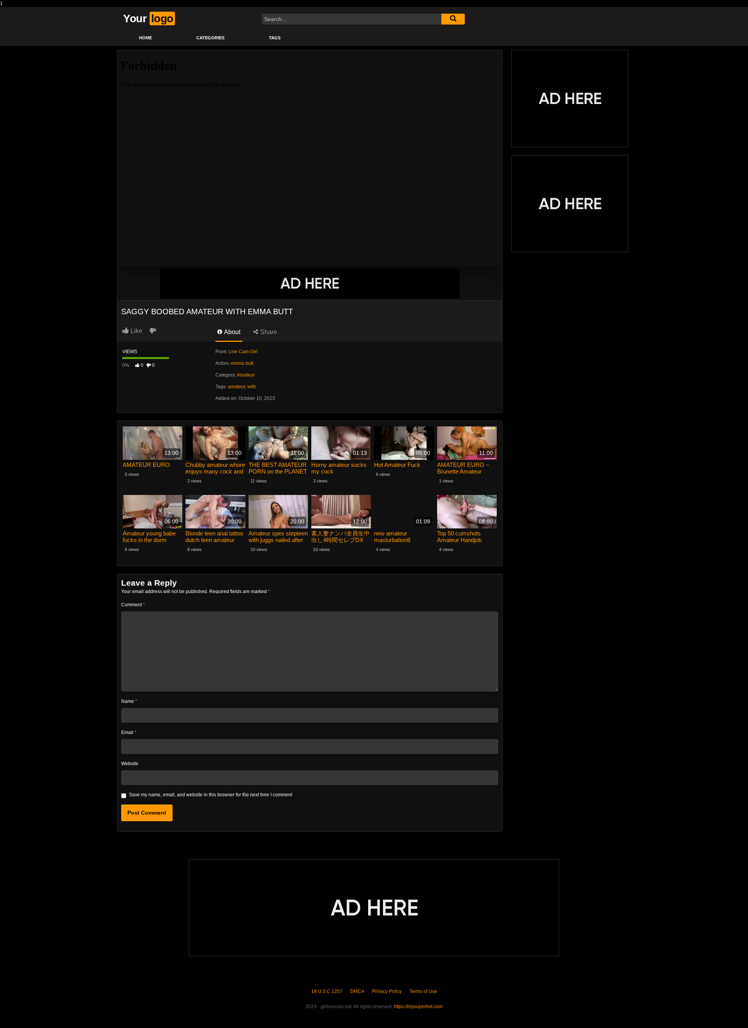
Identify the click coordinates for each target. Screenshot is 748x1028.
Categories (210, 37)
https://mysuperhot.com (418, 1006)
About (231, 332)
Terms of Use (423, 991)
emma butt (242, 363)
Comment (133, 604)
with (251, 386)
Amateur (246, 375)
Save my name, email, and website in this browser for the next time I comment (210, 794)
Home (145, 37)
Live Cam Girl (243, 351)
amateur (236, 386)
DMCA (357, 991)
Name (129, 701)
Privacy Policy (387, 991)
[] (453, 19)
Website (129, 763)
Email (128, 732)
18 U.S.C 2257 (326, 991)
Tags (274, 37)
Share (268, 332)
